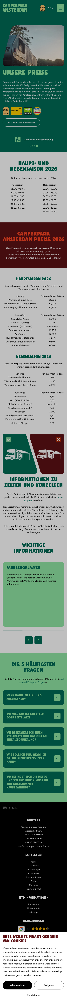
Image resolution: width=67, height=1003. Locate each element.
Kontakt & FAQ (34, 888)
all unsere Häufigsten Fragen (41, 680)
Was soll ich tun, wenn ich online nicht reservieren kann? (26, 758)
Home (33, 861)
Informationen (33, 877)
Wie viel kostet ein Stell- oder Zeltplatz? (26, 716)
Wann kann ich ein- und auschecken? (24, 697)
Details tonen (33, 995)
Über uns (33, 885)
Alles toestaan (17, 985)
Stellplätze (33, 865)
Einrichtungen (33, 869)
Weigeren (49, 985)
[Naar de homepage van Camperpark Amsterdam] (15, 8)
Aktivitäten (33, 873)
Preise (33, 881)
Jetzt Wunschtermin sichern (21, 122)
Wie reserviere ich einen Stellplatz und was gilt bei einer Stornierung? (27, 736)
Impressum (33, 904)
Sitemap (33, 912)
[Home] (7, 807)
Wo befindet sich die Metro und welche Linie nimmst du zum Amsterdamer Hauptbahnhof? (27, 782)
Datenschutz (33, 908)
